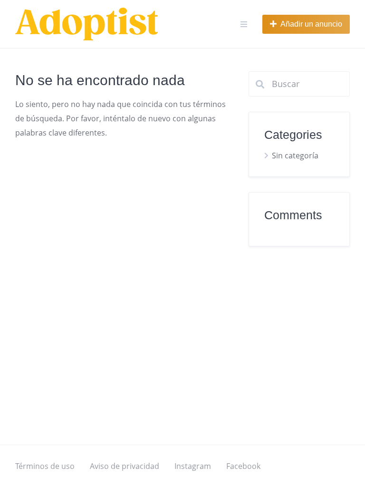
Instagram (192, 466)
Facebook (243, 466)
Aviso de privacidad (124, 466)
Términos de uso (45, 466)
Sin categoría (295, 155)
